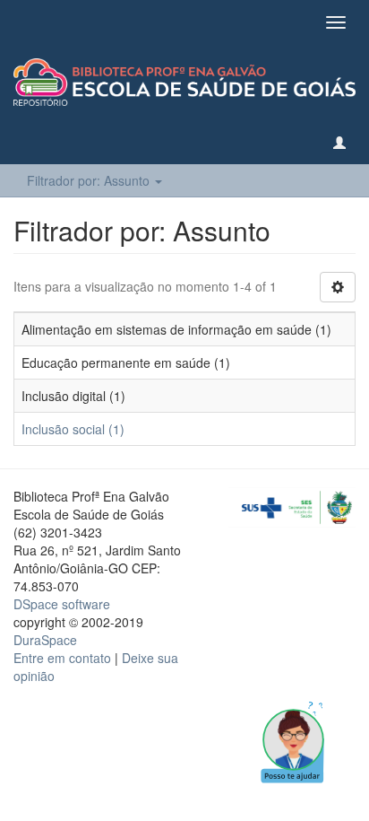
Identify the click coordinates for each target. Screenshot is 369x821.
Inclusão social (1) (72, 429)
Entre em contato (62, 658)
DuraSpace (45, 640)
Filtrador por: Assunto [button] (90, 180)
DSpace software (61, 604)
